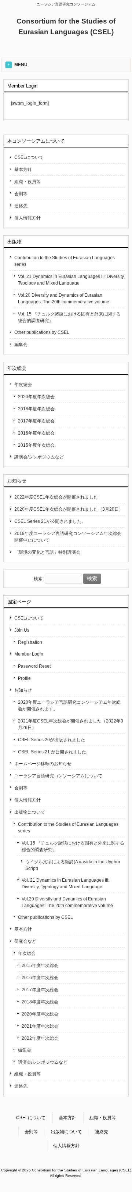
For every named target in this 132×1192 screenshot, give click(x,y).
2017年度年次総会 (36, 421)
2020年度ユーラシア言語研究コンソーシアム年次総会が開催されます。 (69, 705)
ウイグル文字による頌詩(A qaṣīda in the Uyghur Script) (72, 865)
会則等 (20, 193)
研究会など (25, 941)
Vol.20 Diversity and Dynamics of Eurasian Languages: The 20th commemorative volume (63, 298)
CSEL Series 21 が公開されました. (52, 751)
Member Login (28, 654)
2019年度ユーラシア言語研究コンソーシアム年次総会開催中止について (67, 537)
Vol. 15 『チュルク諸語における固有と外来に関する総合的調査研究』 (69, 317)
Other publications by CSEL (41, 332)
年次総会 (23, 384)
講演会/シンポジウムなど (39, 457)
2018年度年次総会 (36, 408)
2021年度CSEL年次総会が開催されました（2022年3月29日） (70, 724)
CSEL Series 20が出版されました (51, 739)
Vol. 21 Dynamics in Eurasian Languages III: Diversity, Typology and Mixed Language (71, 280)
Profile (24, 678)
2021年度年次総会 (40, 1026)
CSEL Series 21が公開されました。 (50, 521)
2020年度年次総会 (36, 396)
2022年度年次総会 (40, 1038)
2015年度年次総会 (36, 445)
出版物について (29, 812)
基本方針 (23, 169)
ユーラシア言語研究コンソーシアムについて (58, 775)
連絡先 (20, 205)
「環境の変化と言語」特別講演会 (47, 552)
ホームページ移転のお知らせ (43, 763)
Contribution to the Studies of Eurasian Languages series (64, 261)
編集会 (20, 344)
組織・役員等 (27, 181)
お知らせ (23, 690)
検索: (39, 578)
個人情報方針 (27, 218)
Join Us (21, 630)
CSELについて (29, 157)
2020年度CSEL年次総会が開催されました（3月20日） (68, 509)
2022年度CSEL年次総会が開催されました (56, 497)
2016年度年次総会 (36, 433)
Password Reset (34, 666)
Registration (30, 642)
